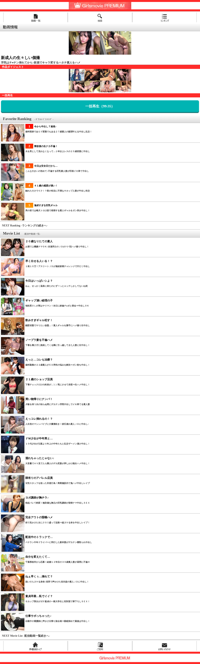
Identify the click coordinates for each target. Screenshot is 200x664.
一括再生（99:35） (100, 106)
